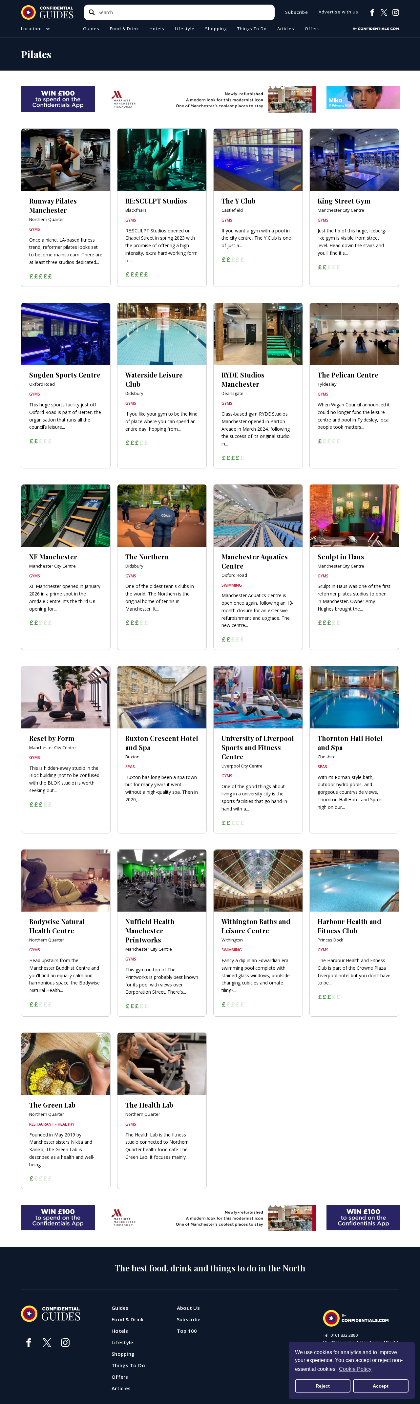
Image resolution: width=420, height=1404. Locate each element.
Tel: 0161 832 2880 (340, 1335)
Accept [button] (380, 1386)
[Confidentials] (376, 29)
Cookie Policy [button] (355, 1369)
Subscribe (296, 12)
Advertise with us (338, 12)
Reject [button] (323, 1386)
